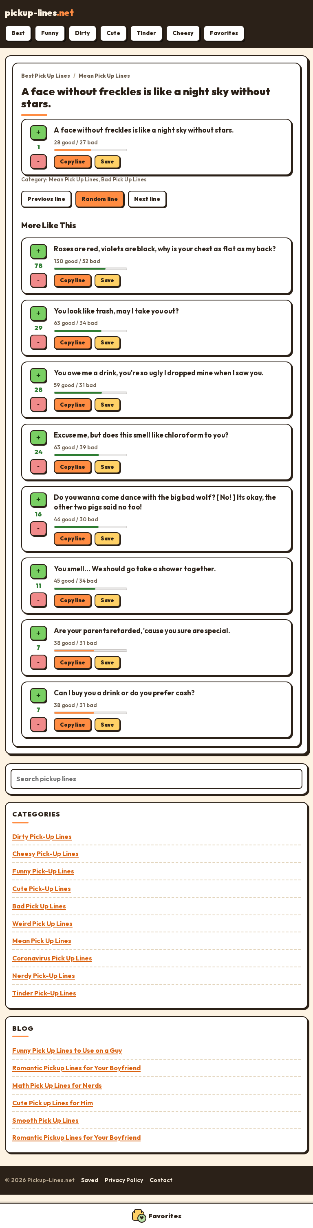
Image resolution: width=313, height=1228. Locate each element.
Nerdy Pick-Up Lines (43, 975)
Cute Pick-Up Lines (41, 888)
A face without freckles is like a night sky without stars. (144, 130)
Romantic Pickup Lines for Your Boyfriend (76, 1068)
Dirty (82, 33)
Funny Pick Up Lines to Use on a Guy (67, 1050)
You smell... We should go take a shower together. (135, 568)
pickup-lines (39, 12)
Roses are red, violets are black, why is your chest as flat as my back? (165, 248)
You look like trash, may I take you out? (116, 311)
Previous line (46, 198)
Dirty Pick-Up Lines (42, 836)
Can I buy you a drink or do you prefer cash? (124, 692)
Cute (113, 33)
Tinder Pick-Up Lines (44, 993)
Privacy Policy (124, 1180)
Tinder (146, 33)
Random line (100, 198)
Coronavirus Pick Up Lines (52, 958)
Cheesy (183, 33)
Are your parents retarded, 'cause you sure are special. (142, 630)
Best (18, 33)
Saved (89, 1180)
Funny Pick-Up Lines (43, 871)
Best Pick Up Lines (45, 75)
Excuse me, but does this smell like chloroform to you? (141, 435)
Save (107, 161)
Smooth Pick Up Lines (45, 1120)
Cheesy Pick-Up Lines (45, 853)
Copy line (72, 161)
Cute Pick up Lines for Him (52, 1103)
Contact (161, 1180)
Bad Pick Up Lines (39, 906)
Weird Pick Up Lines (42, 923)
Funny (50, 33)
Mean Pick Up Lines (104, 75)
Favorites (224, 33)
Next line (147, 198)
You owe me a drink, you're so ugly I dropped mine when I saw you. (159, 372)
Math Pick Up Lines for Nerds (57, 1085)
